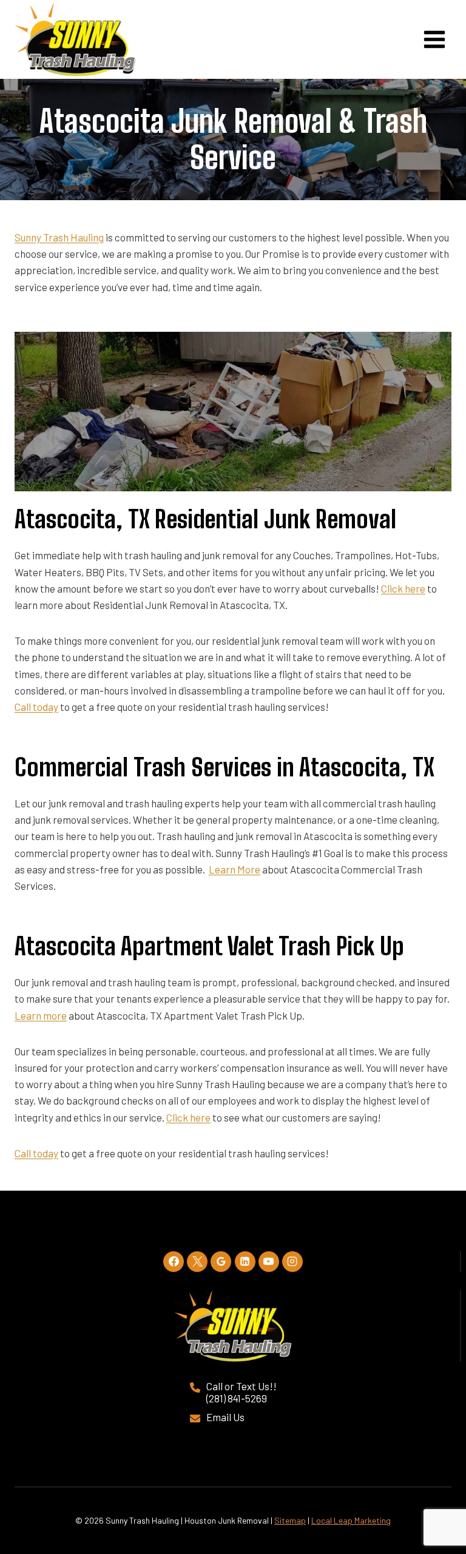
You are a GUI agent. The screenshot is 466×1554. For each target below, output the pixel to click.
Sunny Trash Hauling (59, 237)
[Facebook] (173, 1261)
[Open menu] (434, 39)
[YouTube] (268, 1261)
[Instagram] (292, 1261)
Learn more (41, 1015)
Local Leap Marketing (351, 1520)
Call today (36, 707)
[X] (197, 1261)
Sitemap (290, 1520)
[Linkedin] (245, 1261)
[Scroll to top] (431, 1501)
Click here (403, 588)
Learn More (234, 869)
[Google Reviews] (221, 1261)
